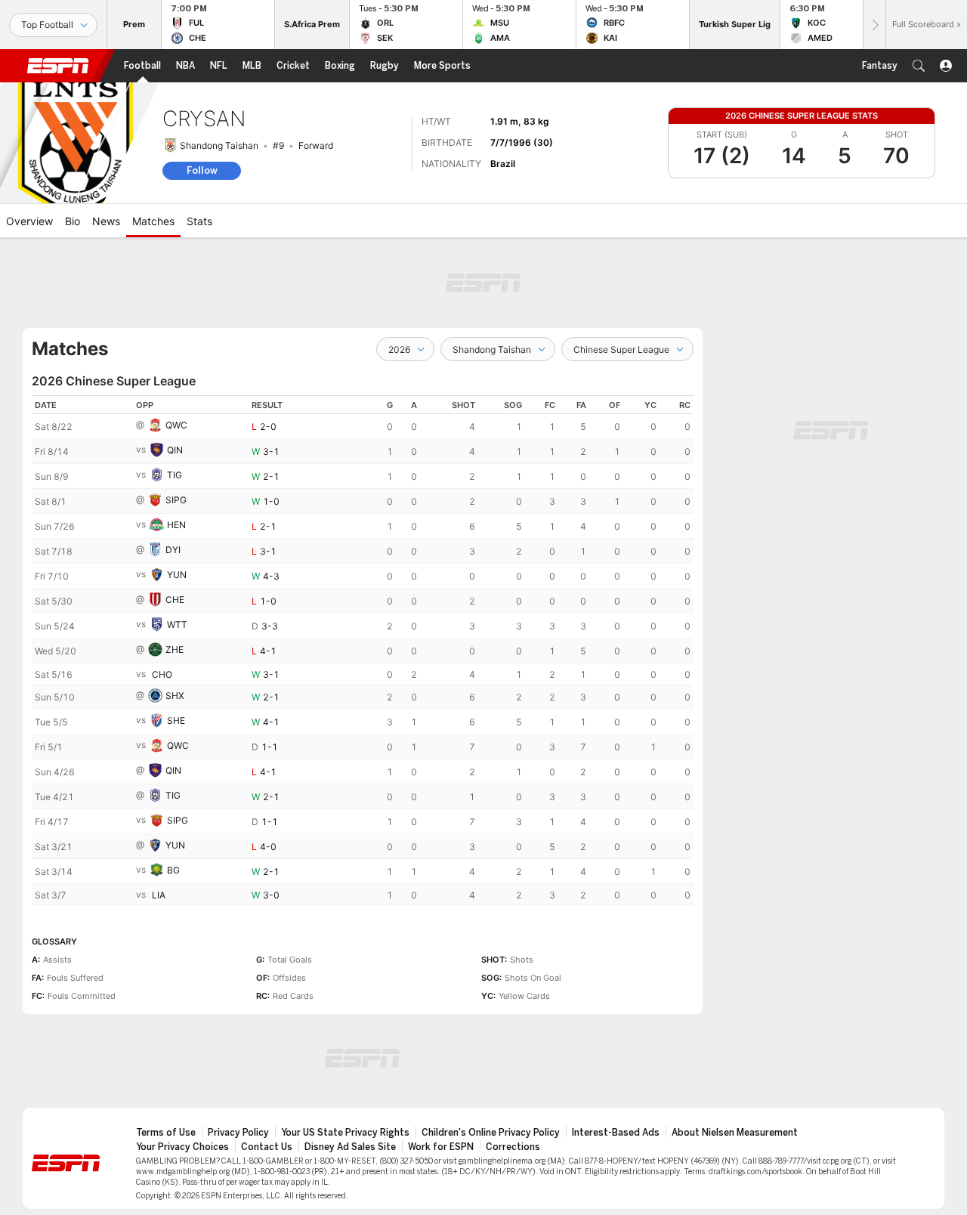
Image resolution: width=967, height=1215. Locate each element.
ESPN (58, 65)
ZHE (174, 649)
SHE (176, 720)
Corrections (513, 1147)
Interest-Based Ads (616, 1132)
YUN (177, 574)
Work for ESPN (441, 1147)
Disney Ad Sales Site (350, 1147)
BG (173, 870)
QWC (176, 425)
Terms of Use (166, 1132)
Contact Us (266, 1147)
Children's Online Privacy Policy (491, 1132)
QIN (175, 450)
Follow (202, 170)
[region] (363, 650)
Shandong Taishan (219, 145)
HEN (176, 524)
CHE (174, 599)
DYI (173, 549)
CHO (162, 674)
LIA (158, 895)
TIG (174, 475)
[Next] (874, 24)
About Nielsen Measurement (735, 1132)
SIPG (176, 499)
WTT (177, 624)
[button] (919, 66)
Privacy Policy (238, 1132)
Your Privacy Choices (182, 1147)
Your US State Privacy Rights (345, 1132)
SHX (174, 695)
